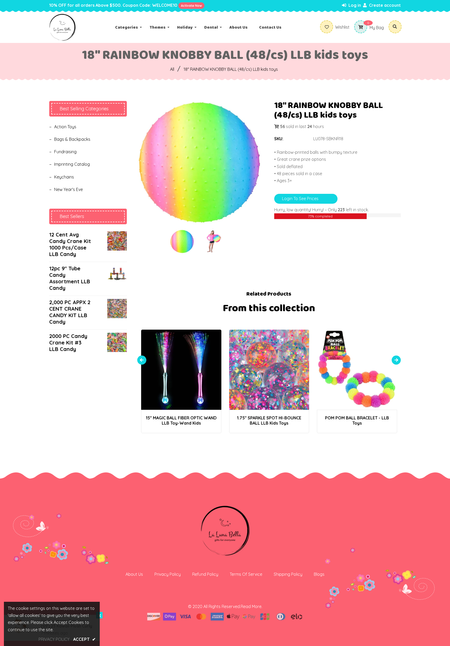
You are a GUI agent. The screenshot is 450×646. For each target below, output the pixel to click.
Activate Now (191, 6)
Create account (384, 5)
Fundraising (65, 151)
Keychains (64, 177)
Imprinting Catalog (72, 164)
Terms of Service (246, 574)
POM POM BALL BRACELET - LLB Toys (357, 420)
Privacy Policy (167, 574)
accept (84, 639)
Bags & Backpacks (72, 139)
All (172, 69)
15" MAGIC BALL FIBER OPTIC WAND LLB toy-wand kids (181, 420)
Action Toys (65, 126)
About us (134, 574)
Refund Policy (205, 574)
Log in (354, 5)
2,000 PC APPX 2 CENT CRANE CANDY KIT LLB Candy (69, 312)
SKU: (278, 138)
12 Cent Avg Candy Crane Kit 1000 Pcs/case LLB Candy (70, 244)
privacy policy (54, 639)
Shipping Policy (288, 574)
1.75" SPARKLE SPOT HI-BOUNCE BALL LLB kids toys (269, 420)
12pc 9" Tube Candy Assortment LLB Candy (69, 278)
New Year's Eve (68, 189)
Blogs (319, 574)
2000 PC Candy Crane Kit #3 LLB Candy (68, 342)
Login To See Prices (300, 198)
